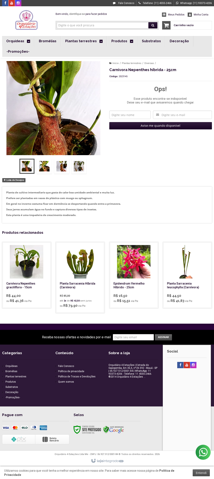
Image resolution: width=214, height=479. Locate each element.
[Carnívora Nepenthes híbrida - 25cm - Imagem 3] (61, 166)
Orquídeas (11, 366)
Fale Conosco (126, 3)
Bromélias (11, 371)
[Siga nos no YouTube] (187, 365)
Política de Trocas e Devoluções (77, 376)
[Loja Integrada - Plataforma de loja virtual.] (107, 461)
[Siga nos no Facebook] (5, 3)
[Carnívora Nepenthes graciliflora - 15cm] (26, 275)
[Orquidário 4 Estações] (26, 20)
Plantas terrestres (131, 63)
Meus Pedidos (176, 14)
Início (115, 63)
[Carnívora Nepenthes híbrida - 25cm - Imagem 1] (26, 166)
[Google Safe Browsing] (113, 429)
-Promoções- (12, 397)
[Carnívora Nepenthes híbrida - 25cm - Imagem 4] (79, 166)
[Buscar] (152, 25)
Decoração (11, 392)
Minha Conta (201, 14)
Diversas (149, 63)
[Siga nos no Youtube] (12, 3)
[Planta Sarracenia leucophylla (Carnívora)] (187, 275)
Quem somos (66, 381)
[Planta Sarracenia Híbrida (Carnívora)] (80, 277)
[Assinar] (163, 337)
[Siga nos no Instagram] (18, 3)
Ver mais (29, 289)
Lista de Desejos (15, 180)
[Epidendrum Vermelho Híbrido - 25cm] (133, 275)
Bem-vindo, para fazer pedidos (81, 14)
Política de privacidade (71, 371)
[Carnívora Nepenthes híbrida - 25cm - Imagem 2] (44, 166)
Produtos (10, 381)
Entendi (201, 473)
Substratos (11, 387)
